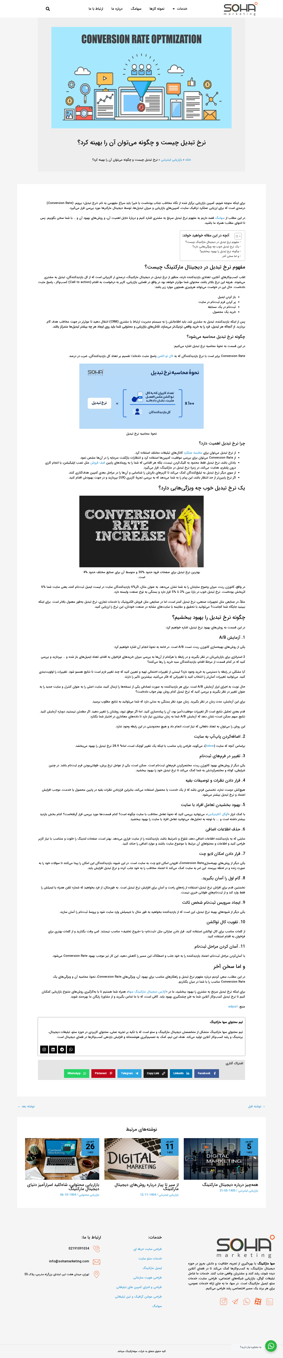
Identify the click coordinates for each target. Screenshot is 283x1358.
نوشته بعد (26, 1106)
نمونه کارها (157, 9)
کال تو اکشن (165, 356)
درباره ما (116, 9)
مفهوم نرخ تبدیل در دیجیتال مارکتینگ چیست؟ (212, 242)
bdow (210, 745)
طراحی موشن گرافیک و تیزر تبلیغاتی (138, 1296)
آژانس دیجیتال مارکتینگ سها (147, 991)
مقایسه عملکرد (193, 452)
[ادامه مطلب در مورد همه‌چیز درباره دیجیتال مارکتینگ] (221, 1158)
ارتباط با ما (96, 9)
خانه (188, 159)
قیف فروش (97, 462)
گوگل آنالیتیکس (218, 814)
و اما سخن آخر (231, 256)
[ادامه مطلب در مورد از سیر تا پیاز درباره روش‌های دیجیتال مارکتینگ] (141, 1158)
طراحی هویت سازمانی (147, 1277)
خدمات (182, 9)
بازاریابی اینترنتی (171, 159)
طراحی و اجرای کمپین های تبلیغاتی (139, 1287)
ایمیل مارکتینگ (152, 1268)
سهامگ (220, 218)
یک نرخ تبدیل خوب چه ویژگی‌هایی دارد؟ (215, 247)
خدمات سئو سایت (150, 1258)
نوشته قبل (256, 1106)
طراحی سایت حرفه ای (147, 1249)
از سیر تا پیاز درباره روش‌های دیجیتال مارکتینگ (147, 1187)
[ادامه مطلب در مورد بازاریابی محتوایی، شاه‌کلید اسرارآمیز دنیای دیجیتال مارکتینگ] (62, 1158)
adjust (233, 1006)
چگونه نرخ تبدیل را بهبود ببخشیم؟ (219, 251)
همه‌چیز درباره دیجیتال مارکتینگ (230, 1185)
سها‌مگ (136, 9)
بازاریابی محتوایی (89, 1195)
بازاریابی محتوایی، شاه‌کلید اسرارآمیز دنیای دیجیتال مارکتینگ (63, 1187)
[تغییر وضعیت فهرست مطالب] (236, 236)
